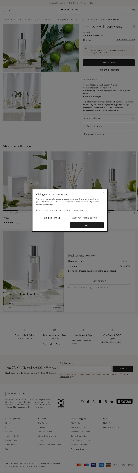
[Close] (104, 192)
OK (86, 225)
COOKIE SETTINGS (53, 218)
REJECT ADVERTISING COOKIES (84, 218)
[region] (70, 210)
